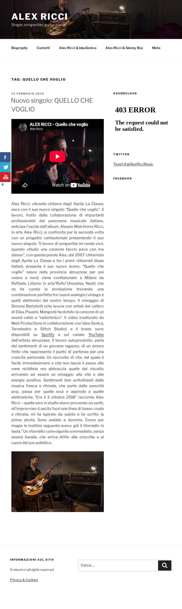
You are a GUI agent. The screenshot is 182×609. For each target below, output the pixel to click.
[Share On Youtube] (5, 177)
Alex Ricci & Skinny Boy (124, 48)
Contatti (43, 48)
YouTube (96, 334)
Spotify (47, 334)
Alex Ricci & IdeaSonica (77, 48)
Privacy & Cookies (24, 580)
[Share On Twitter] (5, 167)
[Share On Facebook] (5, 157)
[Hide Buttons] (2, 185)
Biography (19, 48)
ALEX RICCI (39, 16)
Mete (156, 48)
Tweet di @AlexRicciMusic (133, 164)
